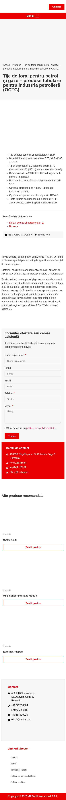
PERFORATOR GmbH (20, 234)
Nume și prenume (15, 355)
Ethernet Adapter (13, 651)
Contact (14, 757)
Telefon (9, 393)
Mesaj (8, 406)
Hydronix (7, 534)
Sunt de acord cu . (31, 428)
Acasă (6, 65)
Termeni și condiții (19, 770)
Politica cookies (18, 782)
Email (8, 380)
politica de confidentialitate (40, 428)
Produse (16, 65)
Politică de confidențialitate (23, 776)
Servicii (14, 764)
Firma (8, 368)
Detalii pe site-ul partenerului (25, 222)
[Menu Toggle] (33, 16)
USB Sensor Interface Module (20, 595)
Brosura (13, 226)
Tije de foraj (44, 234)
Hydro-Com (10, 539)
